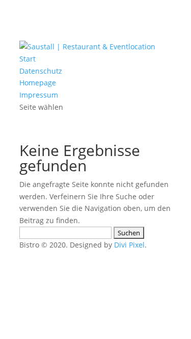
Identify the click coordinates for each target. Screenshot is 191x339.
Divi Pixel (129, 245)
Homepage (37, 82)
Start (27, 59)
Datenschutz (40, 71)
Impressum (38, 95)
